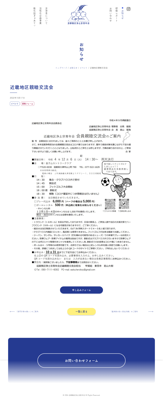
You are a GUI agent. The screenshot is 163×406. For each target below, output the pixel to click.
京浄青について (46, 15)
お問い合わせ (110, 14)
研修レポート (116, 14)
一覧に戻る (82, 311)
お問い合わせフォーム (81, 360)
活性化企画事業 (40, 15)
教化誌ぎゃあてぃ (34, 17)
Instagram (128, 9)
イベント (84, 68)
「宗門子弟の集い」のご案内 (27, 311)
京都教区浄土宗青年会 (79, 23)
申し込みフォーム (81, 290)
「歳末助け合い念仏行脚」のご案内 (124, 311)
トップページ (61, 68)
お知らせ (122, 14)
